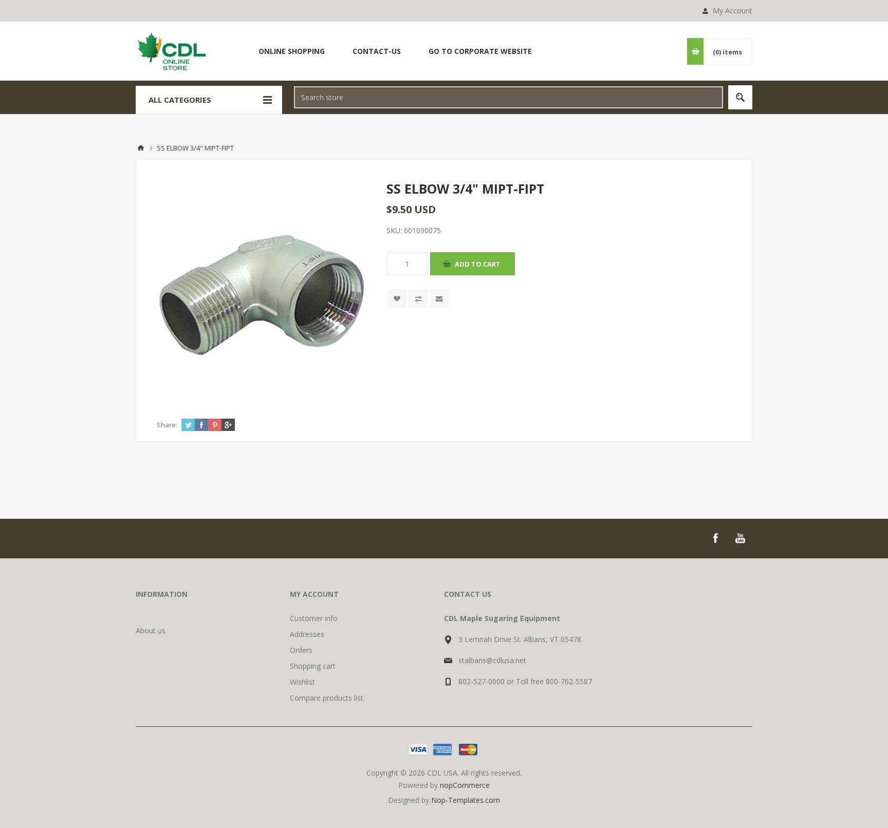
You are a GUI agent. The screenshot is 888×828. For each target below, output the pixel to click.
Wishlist (302, 682)
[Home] (141, 148)
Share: (167, 424)
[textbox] (508, 97)
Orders (301, 650)
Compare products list (326, 698)
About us (150, 630)
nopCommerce (465, 785)
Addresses (307, 634)
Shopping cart (313, 666)
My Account (732, 10)
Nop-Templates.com (465, 800)
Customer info (314, 618)
